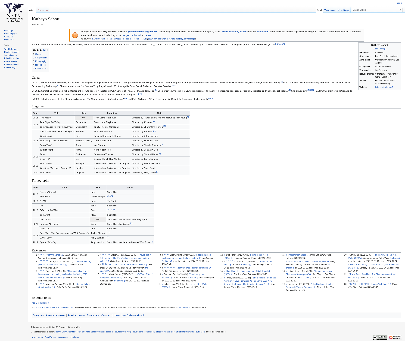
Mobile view (75, 337)
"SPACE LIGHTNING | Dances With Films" (369, 284)
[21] (131, 223)
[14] (125, 98)
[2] (278, 44)
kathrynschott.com (383, 87)
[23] (151, 242)
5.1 (106, 254)
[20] (113, 210)
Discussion (43, 10)
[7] (58, 85)
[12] (137, 94)
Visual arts (106, 315)
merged (126, 35)
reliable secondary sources (234, 31)
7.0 (103, 274)
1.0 (41, 254)
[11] (313, 90)
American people (76, 315)
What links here (11, 49)
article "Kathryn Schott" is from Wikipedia (53, 307)
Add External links (39, 303)
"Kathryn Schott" (98, 39)
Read (319, 10)
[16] (153, 122)
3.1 (44, 270)
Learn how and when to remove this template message (171, 39)
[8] (174, 85)
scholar (136, 39)
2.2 (47, 261)
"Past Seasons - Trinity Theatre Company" (307, 261)
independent (263, 31)
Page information (11, 64)
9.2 (171, 267)
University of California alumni (129, 315)
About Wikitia (50, 337)
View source (330, 10)
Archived (166, 261)
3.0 (41, 270)
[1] (276, 44)
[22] (108, 232)
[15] (211, 98)
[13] (140, 94)
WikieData (8, 37)
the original (119, 281)
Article (32, 10)
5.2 (109, 254)
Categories (38, 315)
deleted (148, 35)
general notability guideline (142, 31)
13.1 (231, 261)
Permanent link (10, 61)
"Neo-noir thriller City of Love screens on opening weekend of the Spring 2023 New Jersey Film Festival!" (63, 274)
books (128, 39)
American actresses (55, 315)
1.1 (44, 254)
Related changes (11, 52)
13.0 (227, 261)
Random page (10, 34)
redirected (136, 35)
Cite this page (10, 67)
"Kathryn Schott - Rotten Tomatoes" (192, 268)
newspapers (119, 39)
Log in (399, 3)
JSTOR (143, 39)
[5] (284, 44)
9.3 (174, 267)
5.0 (103, 254)
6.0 (103, 264)
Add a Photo (378, 49)
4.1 (44, 283)
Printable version (11, 58)
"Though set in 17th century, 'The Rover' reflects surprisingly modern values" (125, 258)
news (109, 39)
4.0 (41, 283)
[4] (282, 44)
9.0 (165, 267)
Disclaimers (63, 337)
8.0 (165, 254)
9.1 (168, 267)
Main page (8, 31)
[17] (164, 126)
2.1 (44, 261)
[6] (282, 82)
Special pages (10, 55)
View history (343, 10)
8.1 (168, 254)
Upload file (9, 40)
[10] (310, 90)
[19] (159, 154)
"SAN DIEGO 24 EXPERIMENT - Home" (126, 265)
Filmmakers (93, 315)
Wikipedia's (183, 307)
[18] (154, 131)
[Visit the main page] (14, 12)
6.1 (106, 264)
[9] (308, 90)
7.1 (106, 274)
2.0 (41, 261)
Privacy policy (37, 337)
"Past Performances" (297, 255)
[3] (280, 44)
